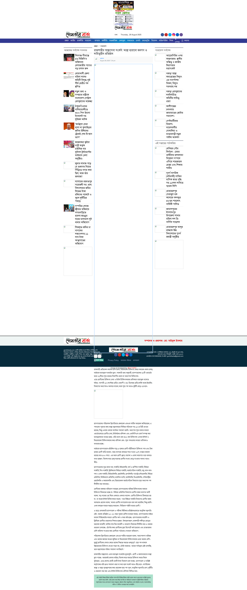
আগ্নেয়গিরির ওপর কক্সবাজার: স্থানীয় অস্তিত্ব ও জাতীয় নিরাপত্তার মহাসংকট (174, 62)
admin (102, 58)
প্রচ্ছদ (67, 40)
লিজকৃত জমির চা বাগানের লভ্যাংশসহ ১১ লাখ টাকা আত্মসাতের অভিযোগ (83, 235)
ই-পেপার (177, 40)
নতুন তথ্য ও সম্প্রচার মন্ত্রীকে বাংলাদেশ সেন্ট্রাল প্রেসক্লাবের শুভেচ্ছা (83, 96)
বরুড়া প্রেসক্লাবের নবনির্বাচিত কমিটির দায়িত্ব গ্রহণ (174, 96)
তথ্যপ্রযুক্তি (145, 40)
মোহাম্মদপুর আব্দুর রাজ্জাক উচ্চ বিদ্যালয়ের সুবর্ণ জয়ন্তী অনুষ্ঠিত (174, 231)
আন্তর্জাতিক (113, 40)
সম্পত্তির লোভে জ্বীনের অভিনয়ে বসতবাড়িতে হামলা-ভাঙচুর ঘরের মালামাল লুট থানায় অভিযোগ (83, 214)
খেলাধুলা (122, 40)
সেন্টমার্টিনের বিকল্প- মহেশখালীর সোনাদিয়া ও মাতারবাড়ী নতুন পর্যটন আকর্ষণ (173, 129)
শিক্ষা (171, 40)
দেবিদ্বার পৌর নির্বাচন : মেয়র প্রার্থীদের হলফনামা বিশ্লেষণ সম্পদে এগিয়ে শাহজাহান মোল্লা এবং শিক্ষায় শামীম (174, 158)
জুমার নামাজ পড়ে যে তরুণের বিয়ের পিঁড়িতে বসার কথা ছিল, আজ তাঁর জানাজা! (83, 170)
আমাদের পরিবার (126, 360)
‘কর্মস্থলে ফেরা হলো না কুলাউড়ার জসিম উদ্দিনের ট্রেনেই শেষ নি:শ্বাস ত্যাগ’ (83, 130)
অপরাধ (97, 40)
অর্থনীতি (104, 40)
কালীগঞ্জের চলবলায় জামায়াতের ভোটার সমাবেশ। (174, 111)
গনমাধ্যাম (130, 40)
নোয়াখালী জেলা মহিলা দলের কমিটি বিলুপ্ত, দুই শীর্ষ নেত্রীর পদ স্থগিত (82, 80)
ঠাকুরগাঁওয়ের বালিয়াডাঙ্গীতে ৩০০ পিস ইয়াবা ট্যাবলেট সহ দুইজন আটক (82, 113)
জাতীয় (73, 40)
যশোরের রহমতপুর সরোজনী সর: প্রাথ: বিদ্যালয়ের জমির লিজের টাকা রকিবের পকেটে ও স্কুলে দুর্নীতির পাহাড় (83, 191)
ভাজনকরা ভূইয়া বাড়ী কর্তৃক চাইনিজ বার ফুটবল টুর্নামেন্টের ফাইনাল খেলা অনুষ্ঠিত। (83, 150)
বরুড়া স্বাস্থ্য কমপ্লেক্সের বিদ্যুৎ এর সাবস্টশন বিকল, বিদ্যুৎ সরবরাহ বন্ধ (174, 80)
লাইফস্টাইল (163, 40)
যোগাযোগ (136, 360)
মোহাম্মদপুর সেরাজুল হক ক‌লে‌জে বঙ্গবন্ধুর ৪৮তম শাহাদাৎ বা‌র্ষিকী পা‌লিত (173, 197)
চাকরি (138, 40)
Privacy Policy (113, 360)
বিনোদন (154, 40)
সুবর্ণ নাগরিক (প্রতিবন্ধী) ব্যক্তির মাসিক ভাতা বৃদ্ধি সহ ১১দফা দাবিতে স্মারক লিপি (174, 179)
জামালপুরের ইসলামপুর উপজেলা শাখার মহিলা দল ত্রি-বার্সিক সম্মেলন (173, 215)
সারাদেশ (88, 40)
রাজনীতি (80, 40)
